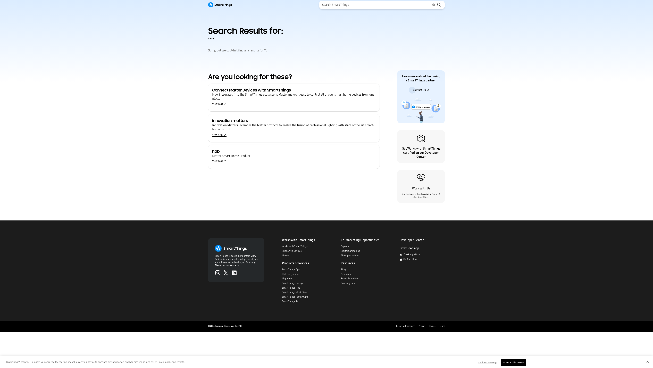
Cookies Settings (487, 362)
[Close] (647, 361)
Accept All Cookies (513, 362)
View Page (217, 104)
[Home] (220, 4)
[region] (326, 362)
